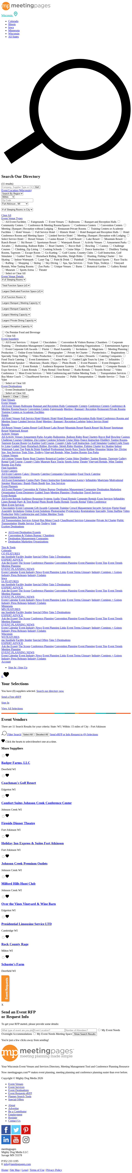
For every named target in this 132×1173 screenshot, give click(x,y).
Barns (26, 458)
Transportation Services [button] (14, 517)
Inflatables (91, 480)
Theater (84, 461)
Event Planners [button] (9, 486)
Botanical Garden (55, 458)
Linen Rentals (8, 501)
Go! (37, 187)
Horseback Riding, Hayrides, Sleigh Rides (50, 446)
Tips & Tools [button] (8, 547)
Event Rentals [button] (8, 495)
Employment (15, 1114)
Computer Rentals (86, 498)
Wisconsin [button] (7, 633)
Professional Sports (61, 449)
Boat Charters (90, 436)
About (11, 1105)
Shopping (100, 449)
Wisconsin (13, 33)
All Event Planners (11, 489)
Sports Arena (72, 461)
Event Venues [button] (8, 402)
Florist (115, 507)
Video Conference (96, 501)
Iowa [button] (4, 578)
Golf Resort (44, 427)
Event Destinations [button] (11, 386)
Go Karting (34, 443)
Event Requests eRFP (20, 1093)
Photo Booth (38, 483)
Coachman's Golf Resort (18, 783)
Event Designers (25, 492)
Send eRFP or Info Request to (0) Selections (74, 734)
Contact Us (14, 1120)
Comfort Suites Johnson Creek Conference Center (36, 803)
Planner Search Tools (19, 1096)
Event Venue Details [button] (12, 276)
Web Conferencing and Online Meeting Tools (38, 514)
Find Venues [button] (8, 399)
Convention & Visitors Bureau (39, 489)
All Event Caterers (11, 473)
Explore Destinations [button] (12, 526)
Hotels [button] (4, 415)
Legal (25, 1170)
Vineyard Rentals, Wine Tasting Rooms (65, 452)
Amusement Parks (33, 436)
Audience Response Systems (36, 498)
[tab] (66, 14)
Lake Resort (57, 427)
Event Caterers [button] (9, 470)
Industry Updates (37, 575)
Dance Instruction (90, 439)
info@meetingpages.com (17, 1164)
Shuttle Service (26, 523)
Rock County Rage (14, 944)
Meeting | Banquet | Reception (80, 409)
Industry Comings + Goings (107, 572)
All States (13, 36)
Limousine (90, 520)
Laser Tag (18, 449)
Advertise (13, 1108)
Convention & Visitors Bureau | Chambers (31, 535)
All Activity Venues (12, 436)
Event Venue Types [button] (12, 218)
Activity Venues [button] (10, 433)
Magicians (103, 480)
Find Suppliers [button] (9, 467)
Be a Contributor (17, 1111)
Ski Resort (105, 427)
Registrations (88, 511)
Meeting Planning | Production (66, 492)
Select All (28, 734)
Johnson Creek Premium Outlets (24, 863)
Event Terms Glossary (79, 572)
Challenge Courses (11, 439)
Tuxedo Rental (78, 501)
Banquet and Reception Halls (49, 406)
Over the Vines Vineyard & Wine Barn (28, 904)
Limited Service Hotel (30, 421)
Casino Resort (29, 427)
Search (6, 396)
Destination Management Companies (76, 489)
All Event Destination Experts (24, 532)
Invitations (18, 511)
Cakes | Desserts (31, 473)
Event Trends (115, 562)
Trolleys (45, 523)
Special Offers (40, 556)
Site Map (15, 1170)
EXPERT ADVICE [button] (12, 559)
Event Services (16, 1087)
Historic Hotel (49, 418)
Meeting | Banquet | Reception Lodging (64, 421)
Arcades (47, 436)
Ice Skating (108, 446)
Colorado (13, 21)
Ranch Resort (91, 427)
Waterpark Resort (18, 430)
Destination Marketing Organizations (28, 541)
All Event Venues (10, 406)
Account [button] (6, 661)
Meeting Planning (11, 565)
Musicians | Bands (21, 483)
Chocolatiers (70, 473)
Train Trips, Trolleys (32, 452)
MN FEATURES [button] (10, 609)
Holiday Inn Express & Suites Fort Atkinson (32, 843)
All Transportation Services (16, 520)
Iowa (11, 27)
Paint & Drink (32, 449)
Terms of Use (37, 1170)
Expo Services (105, 498)
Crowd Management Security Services (90, 507)
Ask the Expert (9, 562)
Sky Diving (120, 449)
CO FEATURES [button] (10, 553)
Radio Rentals (61, 501)
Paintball (45, 449)
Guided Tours (18, 446)
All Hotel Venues (10, 418)
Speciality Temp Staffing (109, 511)
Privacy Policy (54, 1170)
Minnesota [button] (7, 606)
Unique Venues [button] (9, 455)
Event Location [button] (16, 190)
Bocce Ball (104, 436)
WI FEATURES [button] (10, 636)
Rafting (90, 449)
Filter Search (14, 734)
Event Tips (101, 562)
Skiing (109, 449)
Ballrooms (26, 406)
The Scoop (24, 562)
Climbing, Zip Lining (34, 439)
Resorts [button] (5, 424)
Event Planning (86, 562)
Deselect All (42, 734)
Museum (45, 461)
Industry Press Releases (14, 575)
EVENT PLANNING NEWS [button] (17, 569)
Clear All (6, 215)
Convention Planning (66, 562)
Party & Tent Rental (28, 501)
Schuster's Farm (12, 964)
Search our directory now (50, 691)
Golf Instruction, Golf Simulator (89, 443)
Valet (53, 523)
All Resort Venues (11, 427)
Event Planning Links (54, 572)
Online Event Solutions (37, 511)
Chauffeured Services (72, 520)
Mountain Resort (74, 427)
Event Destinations (18, 1090)
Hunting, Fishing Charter (87, 446)
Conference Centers (98, 406)
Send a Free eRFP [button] (11, 696)
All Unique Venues (11, 458)
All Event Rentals (11, 498)
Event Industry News (30, 572)
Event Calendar (9, 572)
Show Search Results (85, 1034)
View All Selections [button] (12, 708)
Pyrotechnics (73, 511)
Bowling (115, 436)
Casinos (125, 436)
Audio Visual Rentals (64, 498)
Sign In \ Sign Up (17, 667)
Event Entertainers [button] (11, 477)
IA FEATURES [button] (10, 581)
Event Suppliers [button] (10, 338)
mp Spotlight (8, 556)
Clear (15, 396)
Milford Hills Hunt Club (18, 883)
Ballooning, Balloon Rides (67, 436)
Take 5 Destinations (59, 556)
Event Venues (15, 1084)
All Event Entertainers (13, 480)
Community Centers (76, 406)
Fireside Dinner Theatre (18, 823)
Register (12, 1117)
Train (37, 523)
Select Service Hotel (97, 421)
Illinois (12, 24)
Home (4, 1170)
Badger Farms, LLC (15, 763)
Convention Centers (38, 409)
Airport (35, 520)
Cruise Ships (73, 439)
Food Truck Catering (89, 473)
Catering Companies (52, 473)
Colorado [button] (6, 550)
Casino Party (33, 480)
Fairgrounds (56, 409)
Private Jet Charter (106, 520)
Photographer (58, 511)
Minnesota (14, 30)
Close (25, 396)
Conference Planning (42, 562)
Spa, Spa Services (11, 452)
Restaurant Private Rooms (111, 409)
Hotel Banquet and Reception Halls (76, 418)
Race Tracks (79, 449)
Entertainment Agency (73, 480)
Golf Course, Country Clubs (56, 443)
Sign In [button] (5, 702)
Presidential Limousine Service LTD (26, 924)
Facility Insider (24, 556)
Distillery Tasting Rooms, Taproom (99, 458)
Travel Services (92, 492)
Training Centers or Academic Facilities (22, 412)
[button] (9, 15)
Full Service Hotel (31, 418)
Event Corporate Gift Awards (31, 507)
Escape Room (19, 443)
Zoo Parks (93, 452)
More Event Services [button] (12, 504)
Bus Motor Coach (49, 520)
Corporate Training (58, 507)
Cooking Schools (55, 439)
